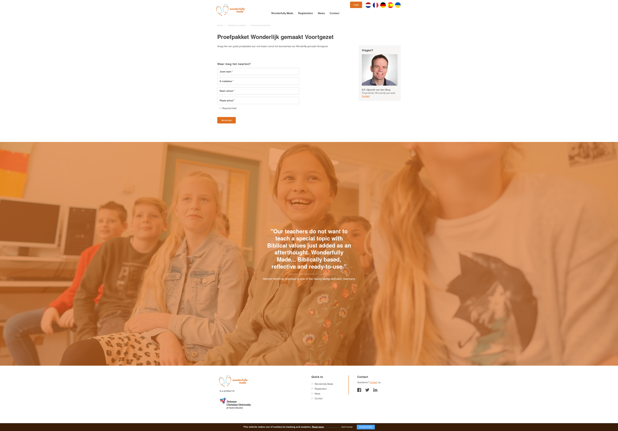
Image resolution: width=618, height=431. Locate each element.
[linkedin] (375, 389)
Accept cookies (365, 427)
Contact (334, 13)
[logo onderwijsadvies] (235, 402)
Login (356, 4)
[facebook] (359, 389)
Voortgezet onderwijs (236, 25)
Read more (318, 427)
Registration (305, 13)
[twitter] (367, 389)
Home (220, 25)
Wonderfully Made (282, 13)
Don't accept (347, 427)
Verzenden (226, 120)
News (321, 13)
